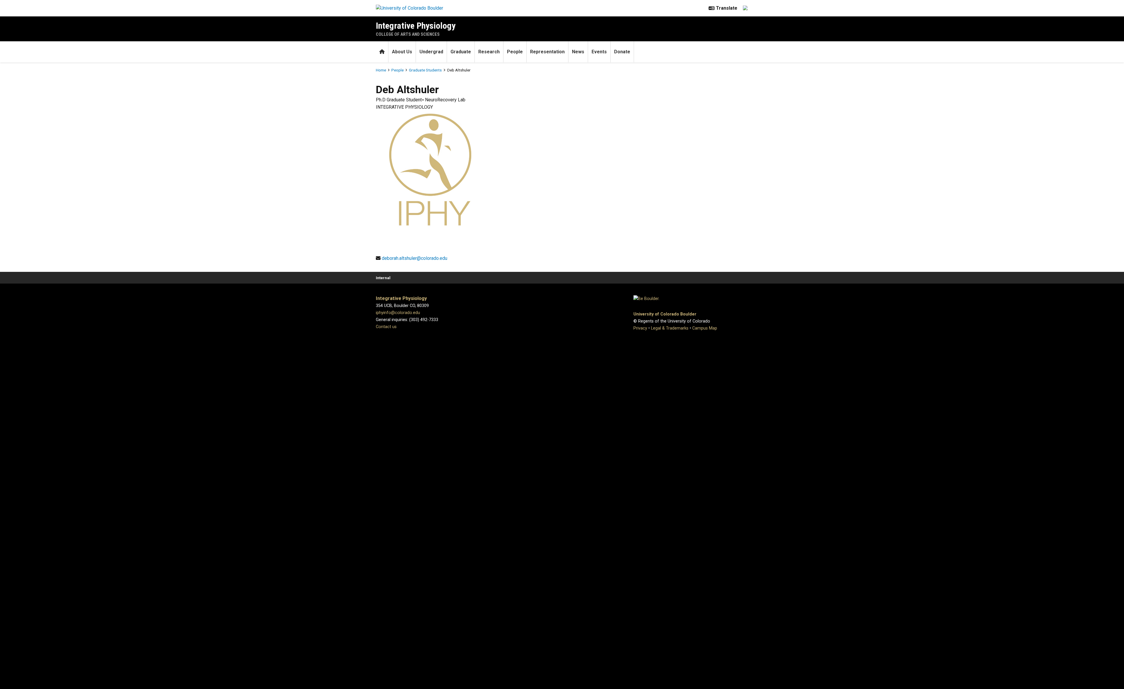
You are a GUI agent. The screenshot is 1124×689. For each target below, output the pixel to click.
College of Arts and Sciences (408, 34)
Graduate (460, 51)
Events (599, 51)
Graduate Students (425, 70)
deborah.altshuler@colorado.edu (414, 258)
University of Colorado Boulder (664, 314)
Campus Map (704, 328)
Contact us (386, 326)
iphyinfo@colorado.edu (398, 312)
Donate (622, 51)
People (515, 51)
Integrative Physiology (415, 26)
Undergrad (431, 51)
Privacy (640, 328)
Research (489, 51)
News (578, 51)
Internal (383, 277)
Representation (547, 51)
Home (381, 70)
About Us (402, 51)
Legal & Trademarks (669, 328)
